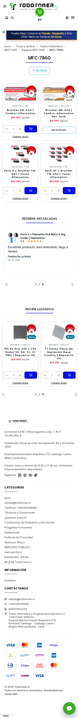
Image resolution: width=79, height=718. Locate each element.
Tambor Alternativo (51, 46)
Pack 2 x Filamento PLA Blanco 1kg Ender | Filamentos (42, 236)
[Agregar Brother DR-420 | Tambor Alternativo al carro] (30, 128)
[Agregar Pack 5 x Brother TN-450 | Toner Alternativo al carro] (30, 190)
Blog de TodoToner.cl (17, 562)
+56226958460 (18, 604)
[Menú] (5, 6)
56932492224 (17, 609)
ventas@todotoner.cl (17, 502)
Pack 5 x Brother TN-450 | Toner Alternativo (20, 174)
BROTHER (10, 50)
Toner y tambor (25, 46)
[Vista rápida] (32, 93)
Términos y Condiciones (19, 512)
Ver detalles (58, 130)
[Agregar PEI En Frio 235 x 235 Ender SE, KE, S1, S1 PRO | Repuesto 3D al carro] (30, 375)
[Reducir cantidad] (6, 128)
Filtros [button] (41, 70)
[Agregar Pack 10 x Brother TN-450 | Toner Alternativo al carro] (69, 190)
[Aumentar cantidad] (20, 128)
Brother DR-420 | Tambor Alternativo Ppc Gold (59, 113)
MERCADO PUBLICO (17, 547)
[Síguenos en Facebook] (25, 475)
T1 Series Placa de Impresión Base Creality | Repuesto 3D (59, 353)
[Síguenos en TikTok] (35, 475)
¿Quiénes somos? (15, 517)
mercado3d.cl (13, 552)
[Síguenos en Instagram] (19, 475)
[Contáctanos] (72, 16)
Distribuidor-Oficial (16, 557)
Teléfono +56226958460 (20, 507)
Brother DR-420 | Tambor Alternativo (20, 111)
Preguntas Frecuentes (18, 527)
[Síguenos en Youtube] (30, 475)
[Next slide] (71, 284)
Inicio (7, 46)
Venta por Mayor (14, 542)
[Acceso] (67, 16)
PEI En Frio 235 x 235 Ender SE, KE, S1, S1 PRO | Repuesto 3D (20, 352)
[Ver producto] (13, 237)
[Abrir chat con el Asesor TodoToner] (69, 708)
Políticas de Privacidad (18, 537)
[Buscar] (12, 16)
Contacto (10, 580)
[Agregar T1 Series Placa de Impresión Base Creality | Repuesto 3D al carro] (69, 375)
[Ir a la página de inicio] (34, 6)
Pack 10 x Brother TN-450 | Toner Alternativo (58, 174)
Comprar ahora (20, 136)
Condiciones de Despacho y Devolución (29, 522)
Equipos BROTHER (33, 50)
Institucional (11, 532)
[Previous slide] (7, 284)
